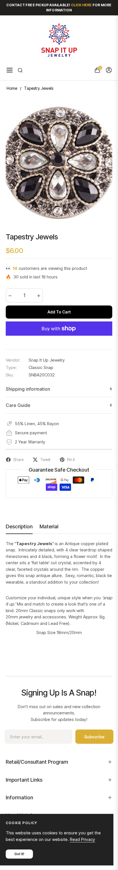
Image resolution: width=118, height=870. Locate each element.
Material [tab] (49, 526)
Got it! (19, 854)
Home (12, 88)
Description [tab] (19, 526)
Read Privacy (82, 839)
